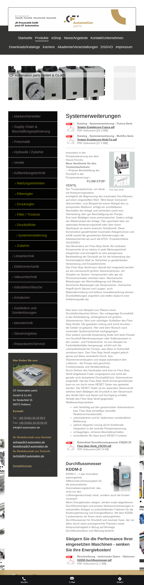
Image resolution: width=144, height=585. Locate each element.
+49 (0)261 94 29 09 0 (32, 417)
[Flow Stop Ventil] (122, 170)
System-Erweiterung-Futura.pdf (96, 127)
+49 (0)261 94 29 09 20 (33, 422)
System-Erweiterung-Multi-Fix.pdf (97, 139)
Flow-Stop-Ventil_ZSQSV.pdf (94, 445)
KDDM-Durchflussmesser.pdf (94, 560)
